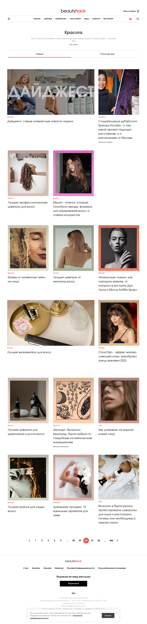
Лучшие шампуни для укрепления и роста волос (26, 432)
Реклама (47, 568)
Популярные (107, 54)
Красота (37, 19)
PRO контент (108, 19)
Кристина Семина (105, 142)
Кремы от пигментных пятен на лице (26, 279)
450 (111, 541)
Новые (39, 54)
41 (92, 541)
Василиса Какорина (60, 446)
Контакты (36, 568)
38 (73, 541)
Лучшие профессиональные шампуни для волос (28, 204)
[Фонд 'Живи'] (130, 18)
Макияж (101, 273)
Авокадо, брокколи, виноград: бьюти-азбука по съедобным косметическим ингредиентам (72, 436)
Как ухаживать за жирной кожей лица (116, 432)
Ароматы (101, 117)
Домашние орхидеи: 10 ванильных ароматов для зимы (70, 511)
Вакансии (59, 568)
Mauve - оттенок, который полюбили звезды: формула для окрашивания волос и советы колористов (72, 208)
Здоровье (48, 19)
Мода (86, 19)
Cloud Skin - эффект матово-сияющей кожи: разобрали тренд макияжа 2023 (117, 356)
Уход (100, 425)
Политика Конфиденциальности (81, 568)
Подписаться (73, 583)
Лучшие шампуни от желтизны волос (67, 279)
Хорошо (108, 615)
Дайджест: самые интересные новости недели (40, 121)
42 (99, 541)
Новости (96, 19)
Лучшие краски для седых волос (26, 509)
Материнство (60, 19)
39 (80, 541)
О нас (25, 568)
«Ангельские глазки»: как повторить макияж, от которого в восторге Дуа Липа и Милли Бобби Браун (117, 283)
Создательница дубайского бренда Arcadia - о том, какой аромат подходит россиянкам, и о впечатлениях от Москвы (117, 129)
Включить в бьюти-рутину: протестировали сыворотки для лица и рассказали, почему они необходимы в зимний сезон (117, 514)
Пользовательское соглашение (112, 568)
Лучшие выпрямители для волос (29, 352)
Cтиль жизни (75, 19)
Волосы (10, 198)
